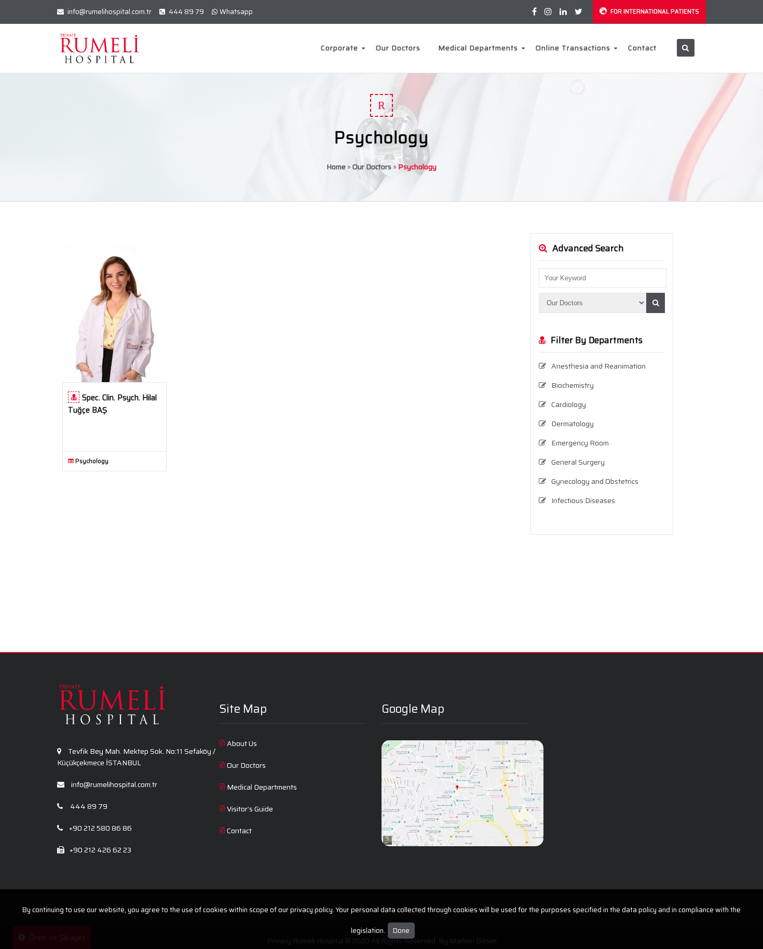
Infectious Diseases (583, 500)
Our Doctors (398, 47)
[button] (655, 303)
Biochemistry (572, 385)
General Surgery (578, 462)
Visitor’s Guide (250, 809)
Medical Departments (478, 47)
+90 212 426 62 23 (99, 850)
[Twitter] (578, 11)
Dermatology (572, 423)
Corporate (339, 47)
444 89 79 (185, 11)
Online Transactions (573, 47)
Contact (642, 47)
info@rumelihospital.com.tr (109, 11)
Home (336, 166)
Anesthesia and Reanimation (598, 366)
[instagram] (548, 11)
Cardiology (568, 404)
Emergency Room (580, 443)
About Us (242, 743)
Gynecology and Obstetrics (594, 481)
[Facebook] (534, 11)
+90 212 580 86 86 (99, 828)
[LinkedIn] (563, 11)
